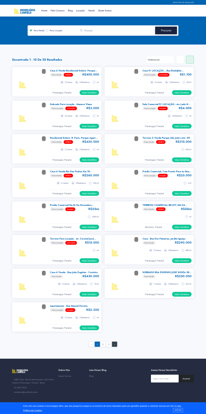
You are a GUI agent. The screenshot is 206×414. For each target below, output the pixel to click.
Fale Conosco (58, 10)
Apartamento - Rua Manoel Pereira (68, 306)
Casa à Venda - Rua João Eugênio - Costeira (74, 272)
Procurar (166, 30)
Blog (70, 10)
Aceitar (178, 410)
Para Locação (56, 30)
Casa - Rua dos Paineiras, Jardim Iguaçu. (164, 238)
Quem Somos (105, 10)
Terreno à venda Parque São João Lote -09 (166, 137)
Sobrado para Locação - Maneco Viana (71, 104)
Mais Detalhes (89, 92)
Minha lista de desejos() (183, 2)
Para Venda (39, 30)
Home (44, 10)
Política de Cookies (32, 410)
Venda (91, 10)
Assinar (186, 378)
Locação (80, 10)
